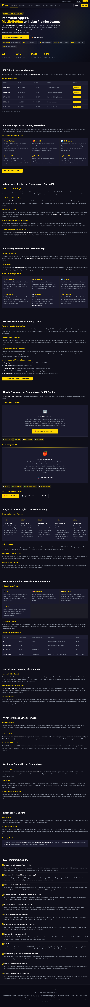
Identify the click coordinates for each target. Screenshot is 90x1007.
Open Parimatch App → (12, 170)
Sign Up (85, 1)
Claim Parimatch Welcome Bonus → (17, 378)
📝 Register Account (28, 495)
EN (74, 1)
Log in (78, 1)
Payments (53, 5)
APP (5, 5)
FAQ (59, 5)
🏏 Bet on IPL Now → (38, 37)
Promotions (45, 5)
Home (35, 989)
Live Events (22, 5)
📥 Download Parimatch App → (15, 37)
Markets (37, 5)
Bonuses (49, 989)
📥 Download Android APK (45, 431)
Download (14, 5)
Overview (30, 5)
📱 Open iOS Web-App (45, 478)
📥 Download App (10, 495)
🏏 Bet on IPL (43, 495)
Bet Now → (77, 87)
